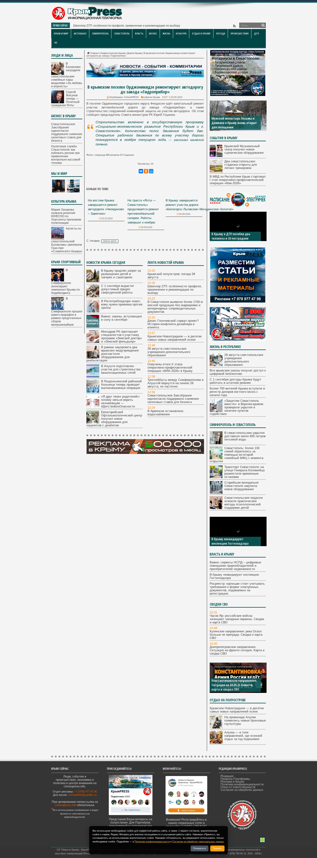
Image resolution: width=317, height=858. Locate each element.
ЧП (55, 42)
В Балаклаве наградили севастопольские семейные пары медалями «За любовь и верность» (66, 75)
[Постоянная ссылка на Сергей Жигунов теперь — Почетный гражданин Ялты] (57, 102)
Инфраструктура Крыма (112, 53)
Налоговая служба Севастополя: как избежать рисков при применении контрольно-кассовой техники (65, 154)
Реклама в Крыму (232, 781)
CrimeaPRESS (131, 97)
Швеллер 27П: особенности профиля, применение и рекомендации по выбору (174, 290)
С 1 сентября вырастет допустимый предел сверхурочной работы (117, 289)
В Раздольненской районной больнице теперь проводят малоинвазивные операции (121, 385)
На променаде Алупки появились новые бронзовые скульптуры (245, 720)
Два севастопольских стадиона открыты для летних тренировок (240, 165)
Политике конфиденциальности (152, 841)
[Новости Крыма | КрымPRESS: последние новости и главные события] (87, 19)
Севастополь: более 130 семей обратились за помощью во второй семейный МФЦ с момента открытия (236, 454)
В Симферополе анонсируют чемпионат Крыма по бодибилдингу (65, 281)
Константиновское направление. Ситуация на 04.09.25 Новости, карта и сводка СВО (234, 684)
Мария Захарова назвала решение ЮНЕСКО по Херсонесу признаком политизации (66, 216)
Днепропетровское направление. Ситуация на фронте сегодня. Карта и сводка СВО (237, 650)
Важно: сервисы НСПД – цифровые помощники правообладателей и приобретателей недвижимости (235, 566)
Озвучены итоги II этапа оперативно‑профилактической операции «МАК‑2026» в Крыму (170, 367)
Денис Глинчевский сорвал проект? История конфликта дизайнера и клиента (173, 324)
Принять (217, 848)
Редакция (227, 776)
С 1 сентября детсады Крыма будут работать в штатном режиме (235, 381)
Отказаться (199, 848)
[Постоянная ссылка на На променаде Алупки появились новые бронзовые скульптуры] (216, 727)
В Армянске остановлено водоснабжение (165, 412)
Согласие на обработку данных (242, 789)
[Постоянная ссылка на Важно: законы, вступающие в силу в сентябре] (92, 326)
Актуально (80, 33)
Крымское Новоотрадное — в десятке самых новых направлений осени (174, 338)
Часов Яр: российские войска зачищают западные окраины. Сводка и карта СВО (237, 619)
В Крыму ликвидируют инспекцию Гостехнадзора (230, 541)
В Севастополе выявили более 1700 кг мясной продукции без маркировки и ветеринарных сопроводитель (145, 25)
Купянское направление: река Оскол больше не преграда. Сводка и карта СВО (236, 635)
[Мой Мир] (151, 171)
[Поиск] (263, 25)
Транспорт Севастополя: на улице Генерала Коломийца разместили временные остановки (244, 472)
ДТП (256, 33)
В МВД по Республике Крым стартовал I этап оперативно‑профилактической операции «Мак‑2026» (238, 180)
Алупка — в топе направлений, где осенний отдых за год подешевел (243, 736)
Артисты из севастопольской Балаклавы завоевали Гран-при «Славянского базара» (66, 240)
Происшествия (240, 33)
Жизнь (166, 33)
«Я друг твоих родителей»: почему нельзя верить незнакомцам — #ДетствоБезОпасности (120, 401)
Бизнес (153, 33)
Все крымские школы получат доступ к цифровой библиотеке (238, 372)
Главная (94, 53)
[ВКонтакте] (141, 171)
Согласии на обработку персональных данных (198, 841)
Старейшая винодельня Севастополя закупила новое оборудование (241, 486)
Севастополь (122, 33)
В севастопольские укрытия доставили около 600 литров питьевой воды (245, 436)
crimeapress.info (65, 805)
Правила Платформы (235, 778)
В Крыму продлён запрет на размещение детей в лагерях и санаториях (121, 274)
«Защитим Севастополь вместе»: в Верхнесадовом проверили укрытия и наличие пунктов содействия (236, 407)
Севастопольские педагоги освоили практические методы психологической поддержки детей (243, 502)
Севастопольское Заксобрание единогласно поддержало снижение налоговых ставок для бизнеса (173, 399)
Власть (139, 33)
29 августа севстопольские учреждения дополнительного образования (168, 352)
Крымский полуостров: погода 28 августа (171, 275)
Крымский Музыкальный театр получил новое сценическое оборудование (244, 149)
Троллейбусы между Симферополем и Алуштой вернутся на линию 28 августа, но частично (175, 383)
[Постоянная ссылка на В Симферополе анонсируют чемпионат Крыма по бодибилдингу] (57, 280)
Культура (181, 33)
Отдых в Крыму (201, 33)
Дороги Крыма (134, 53)
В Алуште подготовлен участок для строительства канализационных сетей (120, 369)
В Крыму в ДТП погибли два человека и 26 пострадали (231, 236)
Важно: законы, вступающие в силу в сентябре (121, 318)
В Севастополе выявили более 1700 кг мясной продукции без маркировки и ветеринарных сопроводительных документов (175, 307)
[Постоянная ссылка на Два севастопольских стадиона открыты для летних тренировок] (216, 171)
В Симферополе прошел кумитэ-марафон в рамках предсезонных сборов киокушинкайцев (66, 311)
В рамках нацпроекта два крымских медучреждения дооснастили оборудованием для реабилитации (112, 353)
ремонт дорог (110, 241)
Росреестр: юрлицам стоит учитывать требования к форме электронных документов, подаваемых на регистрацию (237, 588)
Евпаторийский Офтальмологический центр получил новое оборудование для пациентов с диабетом (114, 418)
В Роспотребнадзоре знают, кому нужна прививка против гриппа (121, 304)
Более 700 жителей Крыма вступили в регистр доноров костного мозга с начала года (237, 392)
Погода (220, 33)
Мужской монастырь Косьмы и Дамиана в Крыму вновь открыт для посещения (234, 122)
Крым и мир (61, 33)
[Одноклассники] (146, 171)
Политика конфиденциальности (242, 784)
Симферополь (100, 33)
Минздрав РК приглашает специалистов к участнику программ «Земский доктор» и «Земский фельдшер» (121, 336)
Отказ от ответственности (238, 787)
